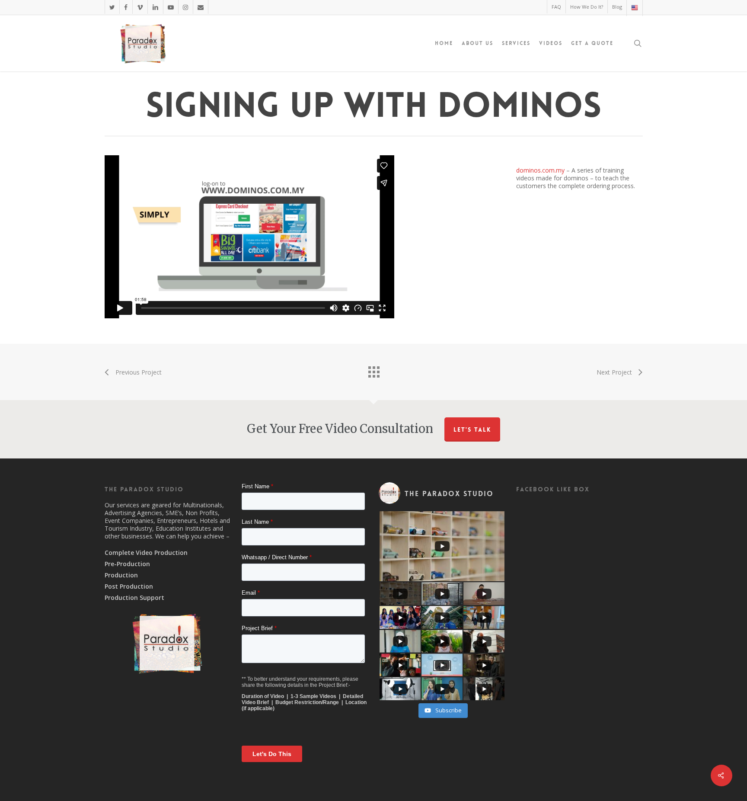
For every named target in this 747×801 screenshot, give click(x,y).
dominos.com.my (540, 170)
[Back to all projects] (373, 369)
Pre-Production (127, 564)
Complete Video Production (146, 553)
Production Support (134, 598)
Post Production (129, 586)
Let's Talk (472, 429)
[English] (634, 8)
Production (121, 575)
